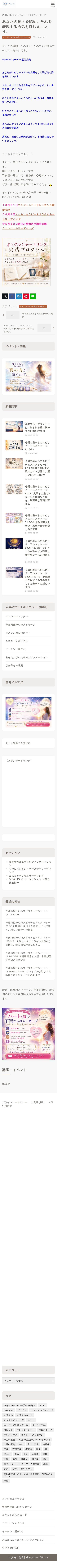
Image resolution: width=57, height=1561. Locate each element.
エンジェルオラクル (17, 616)
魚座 (6, 1480)
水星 (25, 1454)
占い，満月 (33, 1444)
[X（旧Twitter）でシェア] (5, 296)
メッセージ (37, 1434)
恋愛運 (28, 1449)
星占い (7, 1454)
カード (31, 1419)
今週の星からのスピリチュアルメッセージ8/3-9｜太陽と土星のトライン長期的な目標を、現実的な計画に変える (28, 941)
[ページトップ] (51, 1555)
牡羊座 (24, 1458)
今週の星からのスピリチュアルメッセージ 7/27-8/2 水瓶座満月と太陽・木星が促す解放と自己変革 (28, 956)
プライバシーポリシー (14, 1102)
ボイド (24, 1434)
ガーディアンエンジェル (16, 1424)
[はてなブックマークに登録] (19, 296)
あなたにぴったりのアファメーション (27, 657)
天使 (6, 1449)
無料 (14, 1458)
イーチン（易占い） (17, 649)
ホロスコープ (45, 1429)
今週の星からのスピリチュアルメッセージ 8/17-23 (28, 912)
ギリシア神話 (39, 1424)
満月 (45, 1454)
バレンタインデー (26, 1429)
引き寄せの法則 (14, 665)
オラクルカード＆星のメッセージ (30, 14)
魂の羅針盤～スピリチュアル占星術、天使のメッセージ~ (28, 1474)
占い (21, 1444)
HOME (8, 14)
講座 (45, 1463)
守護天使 (16, 1449)
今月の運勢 (9, 1439)
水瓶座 (35, 1454)
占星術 (46, 1444)
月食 (17, 1454)
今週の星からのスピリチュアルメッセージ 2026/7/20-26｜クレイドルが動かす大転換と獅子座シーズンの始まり (28, 971)
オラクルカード (24, 1415)
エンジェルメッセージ (42, 1410)
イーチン (22, 1410)
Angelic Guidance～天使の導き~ (19, 1405)
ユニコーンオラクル (17, 640)
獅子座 (35, 1458)
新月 (38, 1449)
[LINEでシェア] (33, 296)
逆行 (6, 1468)
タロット (8, 1429)
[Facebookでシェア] (12, 296)
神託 (45, 1458)
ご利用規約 (37, 1102)
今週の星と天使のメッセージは (34, 1439)
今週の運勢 (9, 1444)
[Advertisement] (28, 795)
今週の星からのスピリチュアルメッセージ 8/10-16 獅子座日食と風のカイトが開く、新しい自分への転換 (28, 926)
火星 (6, 1458)
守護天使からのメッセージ (20, 624)
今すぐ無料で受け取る (18, 743)
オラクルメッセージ (14, 1419)
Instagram (9, 1410)
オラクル (8, 1415)
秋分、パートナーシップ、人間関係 (21, 1463)
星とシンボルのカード (18, 632)
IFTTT (43, 1405)
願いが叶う (26, 1468)
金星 (14, 1468)
